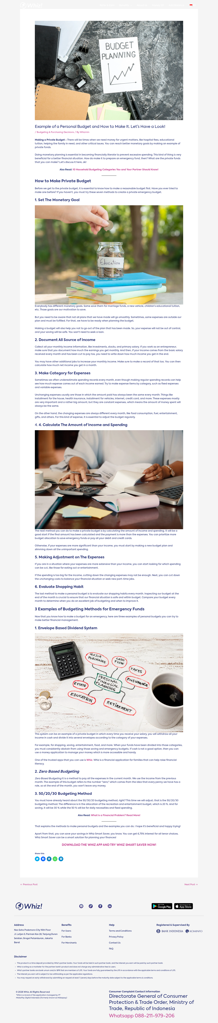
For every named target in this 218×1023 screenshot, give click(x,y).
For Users (66, 931)
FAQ (111, 949)
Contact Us (115, 943)
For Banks (67, 937)
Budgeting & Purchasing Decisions (55, 132)
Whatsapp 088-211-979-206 (142, 1016)
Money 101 (158, 5)
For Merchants (69, 943)
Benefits (124, 5)
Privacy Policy (116, 937)
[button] (130, 5)
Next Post (191, 884)
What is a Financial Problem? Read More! (115, 815)
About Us (142, 5)
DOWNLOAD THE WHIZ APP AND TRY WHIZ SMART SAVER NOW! (109, 845)
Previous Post (29, 884)
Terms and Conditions (120, 931)
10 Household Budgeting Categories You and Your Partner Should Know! (115, 170)
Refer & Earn (107, 5)
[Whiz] (31, 5)
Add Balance (176, 5)
